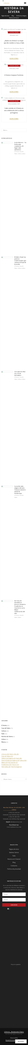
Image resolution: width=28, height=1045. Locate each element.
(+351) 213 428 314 (14, 812)
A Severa (12, 32)
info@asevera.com (16, 822)
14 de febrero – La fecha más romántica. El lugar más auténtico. (20, 146)
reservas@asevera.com (14, 827)
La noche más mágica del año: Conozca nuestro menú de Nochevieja (20, 489)
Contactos (14, 866)
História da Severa (7, 736)
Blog (13, 15)
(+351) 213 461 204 (14, 817)
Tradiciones (6, 764)
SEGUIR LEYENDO (14, 58)
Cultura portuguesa (8, 758)
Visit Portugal (16, 766)
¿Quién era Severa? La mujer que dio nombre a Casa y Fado (14, 42)
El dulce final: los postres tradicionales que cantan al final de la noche (20, 260)
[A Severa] (6, 3)
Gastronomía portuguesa (10, 760)
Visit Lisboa (6, 766)
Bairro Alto (14, 754)
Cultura (19, 153)
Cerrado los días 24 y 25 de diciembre (19, 373)
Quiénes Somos (14, 852)
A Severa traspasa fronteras (14, 75)
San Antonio (12, 762)
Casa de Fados (5, 728)
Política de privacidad (14, 869)
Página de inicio (5, 15)
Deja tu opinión (15, 964)
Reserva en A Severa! (14, 859)
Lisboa (23, 153)
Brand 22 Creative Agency (14, 1040)
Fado (2, 734)
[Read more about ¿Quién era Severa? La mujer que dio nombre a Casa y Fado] (14, 30)
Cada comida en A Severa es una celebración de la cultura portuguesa (14, 110)
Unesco (15, 764)
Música (3, 742)
